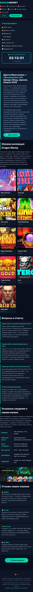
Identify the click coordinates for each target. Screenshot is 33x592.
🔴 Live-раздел (4, 12)
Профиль (4, 15)
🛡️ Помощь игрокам (20, 9)
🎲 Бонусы (11, 9)
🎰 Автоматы (21, 6)
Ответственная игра (16, 588)
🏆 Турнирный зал (12, 6)
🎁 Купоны (3, 6)
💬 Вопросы (3, 9)
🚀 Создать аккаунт (16, 560)
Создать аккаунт (16, 15)
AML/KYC (25, 588)
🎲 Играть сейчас (11, 135)
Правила (7, 588)
